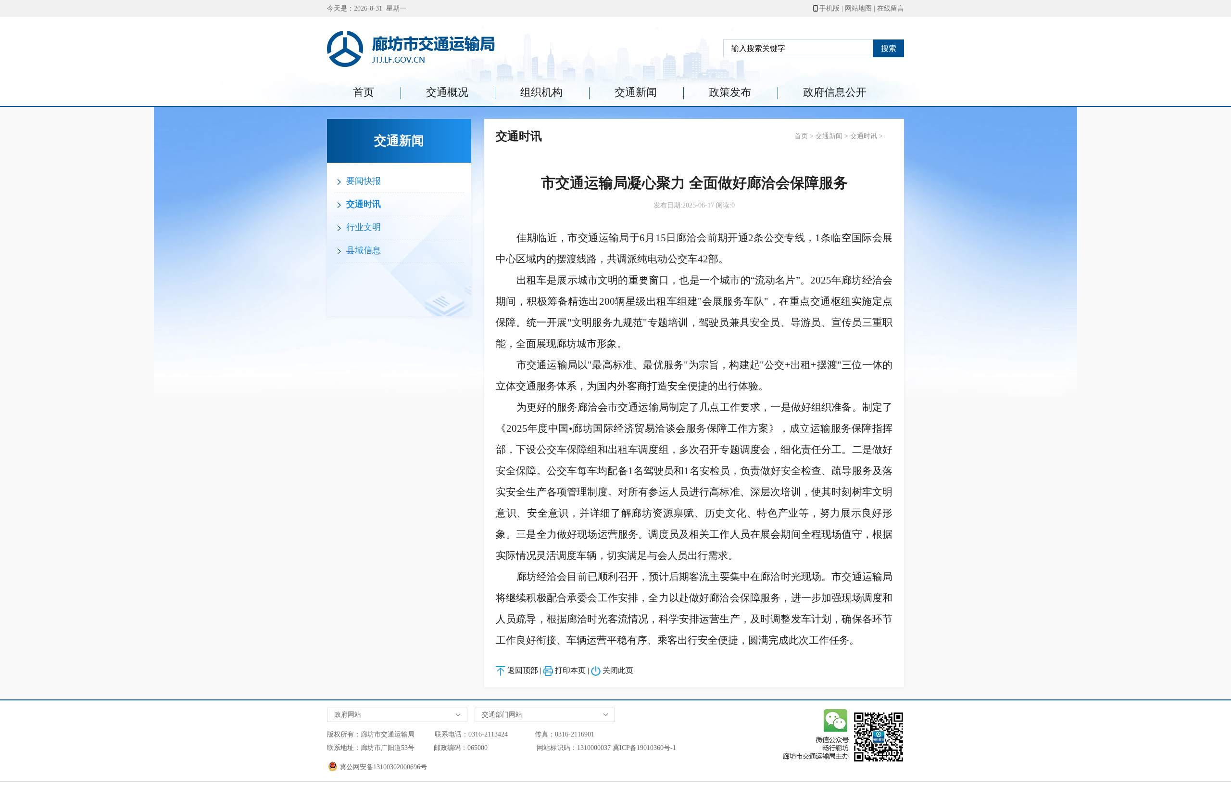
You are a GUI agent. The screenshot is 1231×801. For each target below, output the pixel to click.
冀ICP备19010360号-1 (644, 747)
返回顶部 (522, 670)
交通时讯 (362, 204)
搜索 (888, 48)
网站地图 (858, 8)
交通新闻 (636, 92)
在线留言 (890, 8)
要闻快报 (362, 181)
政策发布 (730, 92)
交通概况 (447, 92)
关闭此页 (618, 670)
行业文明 (362, 227)
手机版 (829, 8)
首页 (363, 92)
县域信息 (362, 250)
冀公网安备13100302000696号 (382, 767)
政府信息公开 (835, 92)
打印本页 (570, 670)
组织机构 (541, 92)
